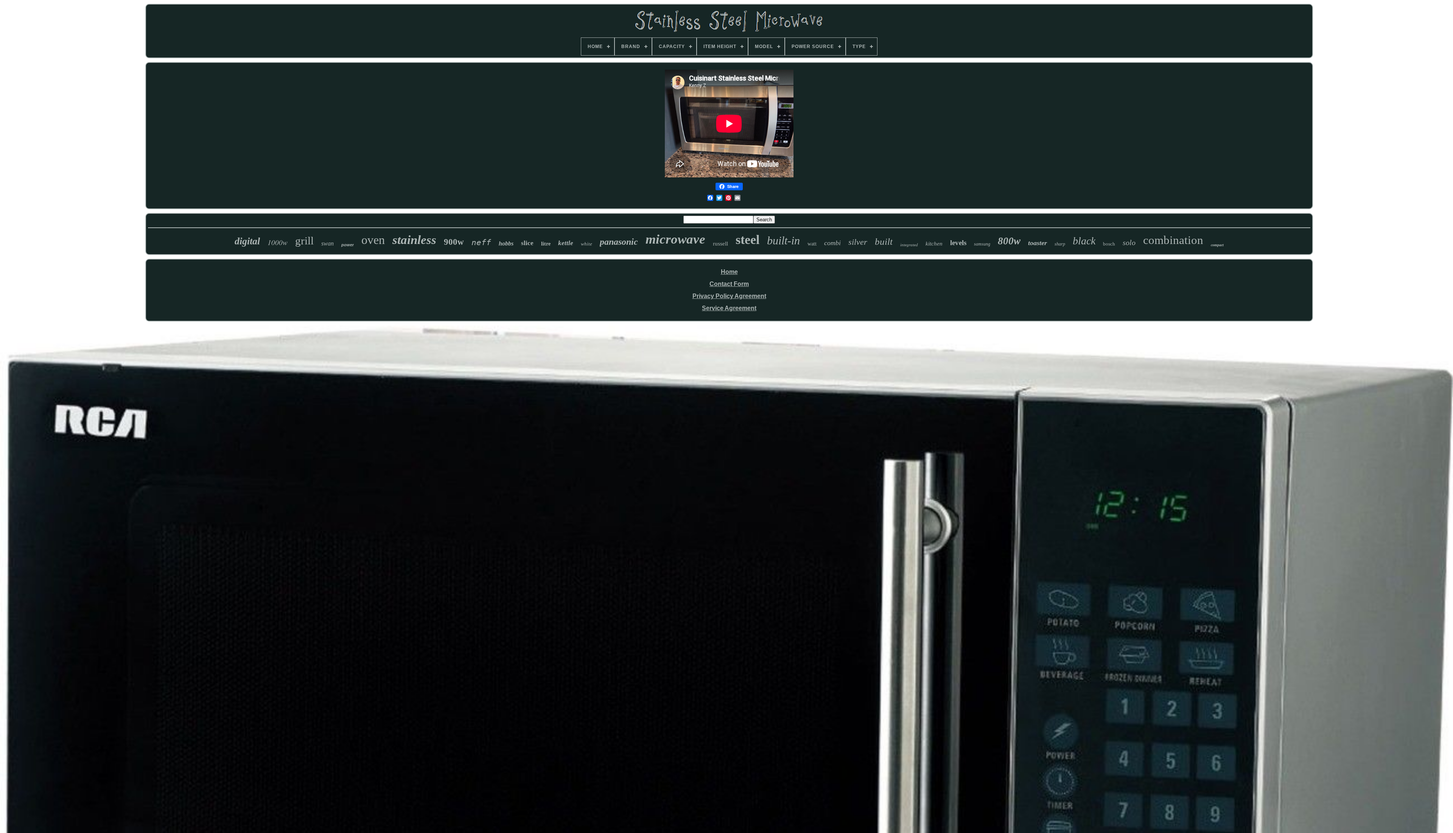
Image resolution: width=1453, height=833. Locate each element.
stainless (414, 240)
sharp (1060, 244)
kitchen (934, 244)
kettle (565, 243)
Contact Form (729, 284)
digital (247, 241)
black (1084, 241)
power (347, 244)
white (586, 244)
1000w (278, 242)
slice (527, 243)
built (884, 241)
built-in (783, 240)
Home (729, 272)
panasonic (619, 242)
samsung (982, 244)
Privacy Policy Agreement (729, 296)
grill (304, 241)
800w (1009, 241)
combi (832, 243)
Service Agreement (729, 308)
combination (1173, 240)
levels (958, 243)
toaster (1037, 243)
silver (857, 242)
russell (720, 244)
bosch (1109, 244)
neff (481, 242)
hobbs (506, 243)
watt (812, 244)
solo (1129, 242)
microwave (675, 239)
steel (747, 240)
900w (454, 242)
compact (1217, 245)
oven (373, 240)
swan (327, 243)
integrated (909, 244)
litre (546, 244)
